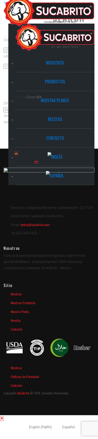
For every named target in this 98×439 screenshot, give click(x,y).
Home (20, 97)
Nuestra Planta (20, 311)
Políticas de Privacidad (25, 376)
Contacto (16, 329)
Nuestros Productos (23, 302)
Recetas (16, 320)
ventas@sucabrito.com (34, 224)
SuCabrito (22, 392)
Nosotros (16, 293)
